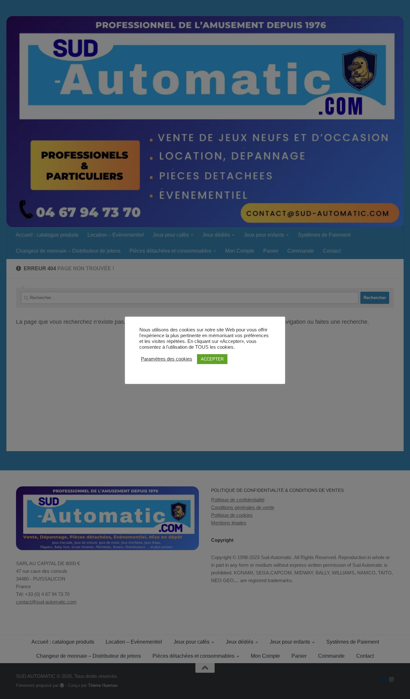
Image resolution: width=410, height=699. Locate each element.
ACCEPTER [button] (212, 359)
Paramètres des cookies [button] (166, 359)
